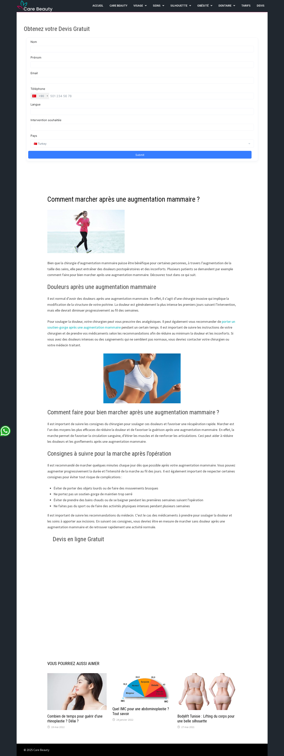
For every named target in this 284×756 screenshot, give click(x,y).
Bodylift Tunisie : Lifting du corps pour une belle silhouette (206, 718)
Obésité (203, 5)
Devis (260, 5)
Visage (138, 5)
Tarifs (246, 5)
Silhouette (178, 5)
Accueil (98, 5)
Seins (157, 5)
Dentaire (225, 5)
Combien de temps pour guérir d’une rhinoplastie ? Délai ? (75, 718)
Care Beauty (118, 5)
